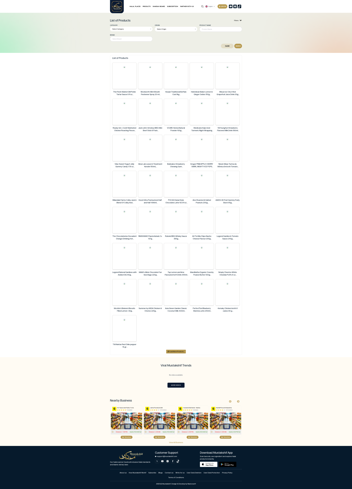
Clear (227, 46)
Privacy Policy (227, 473)
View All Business (176, 442)
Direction (128, 437)
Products (147, 6)
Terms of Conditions (176, 477)
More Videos (176, 385)
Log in (223, 6)
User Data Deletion (194, 473)
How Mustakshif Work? (137, 473)
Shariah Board (159, 6)
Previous (230, 401)
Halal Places (135, 6)
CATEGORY (114, 25)
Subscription (172, 6)
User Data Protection (212, 473)
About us (123, 473)
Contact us (169, 473)
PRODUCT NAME (205, 25)
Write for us (180, 473)
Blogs (160, 473)
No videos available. (176, 375)
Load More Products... (176, 351)
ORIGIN (157, 25)
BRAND (112, 35)
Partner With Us (187, 6)
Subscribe (152, 473)
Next (238, 401)
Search (238, 46)
